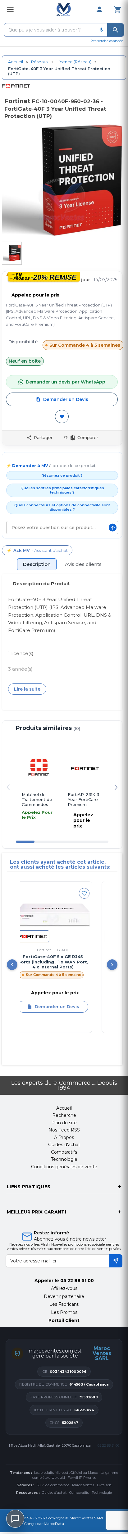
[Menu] (10, 9)
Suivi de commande (52, 1485)
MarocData (54, 1523)
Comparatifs (79, 1492)
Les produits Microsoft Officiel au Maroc (66, 1472)
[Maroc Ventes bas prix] (64, 9)
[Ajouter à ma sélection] (62, 416)
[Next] (112, 964)
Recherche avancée (106, 41)
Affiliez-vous (64, 1288)
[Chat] (15, 1519)
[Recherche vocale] (101, 30)
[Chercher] (115, 29)
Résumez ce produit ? (62, 475)
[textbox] (49, 29)
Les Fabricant (64, 1304)
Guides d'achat (54, 1492)
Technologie (102, 1492)
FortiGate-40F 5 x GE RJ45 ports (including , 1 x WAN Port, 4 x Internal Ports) (45, 962)
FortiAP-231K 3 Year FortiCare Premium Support (83, 799)
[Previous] (12, 964)
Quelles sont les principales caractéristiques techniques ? (62, 490)
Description (37, 564)
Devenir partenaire (64, 1296)
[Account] (99, 9)
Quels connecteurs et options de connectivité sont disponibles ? (62, 507)
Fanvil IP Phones (82, 1477)
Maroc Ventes (83, 1485)
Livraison (104, 1485)
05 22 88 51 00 (77, 1280)
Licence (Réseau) (74, 61)
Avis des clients (83, 564)
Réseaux (39, 61)
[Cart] (117, 9)
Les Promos (64, 1312)
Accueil (15, 61)
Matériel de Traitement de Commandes (37, 799)
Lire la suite (27, 689)
